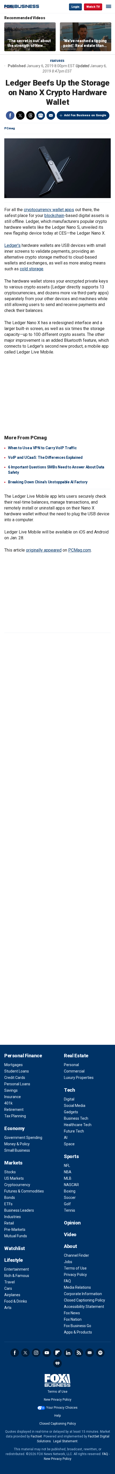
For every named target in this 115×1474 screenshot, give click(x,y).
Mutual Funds (15, 1236)
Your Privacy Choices (62, 1407)
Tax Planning (15, 1116)
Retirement (14, 1109)
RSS (79, 1352)
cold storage (31, 268)
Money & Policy (17, 1144)
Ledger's (12, 245)
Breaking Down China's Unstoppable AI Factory (47, 482)
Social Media (74, 1105)
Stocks (10, 1172)
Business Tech (76, 1118)
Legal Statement (65, 1441)
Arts (7, 1308)
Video (70, 1234)
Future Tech (74, 1131)
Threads (30, 115)
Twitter (20, 115)
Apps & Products (78, 1332)
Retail (9, 1223)
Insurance (12, 1097)
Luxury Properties (79, 1077)
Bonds (9, 1197)
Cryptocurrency (17, 1185)
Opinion (72, 1223)
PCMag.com (79, 550)
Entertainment (16, 1269)
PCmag (9, 128)
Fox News (72, 1313)
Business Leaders (19, 1210)
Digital (69, 1099)
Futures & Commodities (24, 1191)
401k (8, 1103)
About (70, 1246)
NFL (67, 1165)
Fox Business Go (77, 1326)
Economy (14, 1128)
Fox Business (21, 6)
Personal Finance (23, 1055)
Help (57, 1415)
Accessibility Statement (84, 1306)
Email (51, 115)
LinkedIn (68, 1352)
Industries (12, 1217)
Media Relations (77, 1287)
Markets (13, 1163)
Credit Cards (14, 1077)
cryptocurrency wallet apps (49, 209)
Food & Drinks (15, 1301)
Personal (71, 1065)
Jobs (68, 1262)
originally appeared (44, 550)
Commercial (74, 1071)
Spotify (100, 1352)
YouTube (47, 1352)
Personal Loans (17, 1084)
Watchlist (14, 1248)
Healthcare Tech (77, 1125)
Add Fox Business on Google (85, 115)
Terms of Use (75, 1268)
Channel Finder (76, 1255)
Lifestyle (13, 1260)
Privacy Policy (75, 1274)
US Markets (14, 1178)
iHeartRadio (57, 1363)
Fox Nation (73, 1319)
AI (65, 1137)
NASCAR (71, 1185)
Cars (8, 1288)
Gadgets (71, 1112)
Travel (9, 1282)
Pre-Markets (14, 1229)
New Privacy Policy (57, 1399)
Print (40, 115)
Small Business (17, 1150)
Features (57, 61)
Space (69, 1144)
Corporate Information (83, 1294)
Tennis (69, 1210)
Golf (67, 1204)
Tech (69, 1090)
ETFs (8, 1204)
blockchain (54, 215)
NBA (67, 1172)
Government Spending (23, 1137)
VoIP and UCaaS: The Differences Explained (45, 457)
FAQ (67, 1281)
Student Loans (16, 1071)
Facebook (10, 115)
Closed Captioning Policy (84, 1300)
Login (75, 7)
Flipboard (57, 1352)
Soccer (70, 1197)
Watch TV (93, 7)
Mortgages (13, 1065)
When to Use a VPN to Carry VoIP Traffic (42, 448)
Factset (36, 1436)
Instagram (36, 1352)
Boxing (69, 1191)
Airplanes (12, 1295)
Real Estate (76, 1055)
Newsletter (89, 1352)
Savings (11, 1090)
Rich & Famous (16, 1276)
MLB (67, 1178)
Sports (71, 1156)
